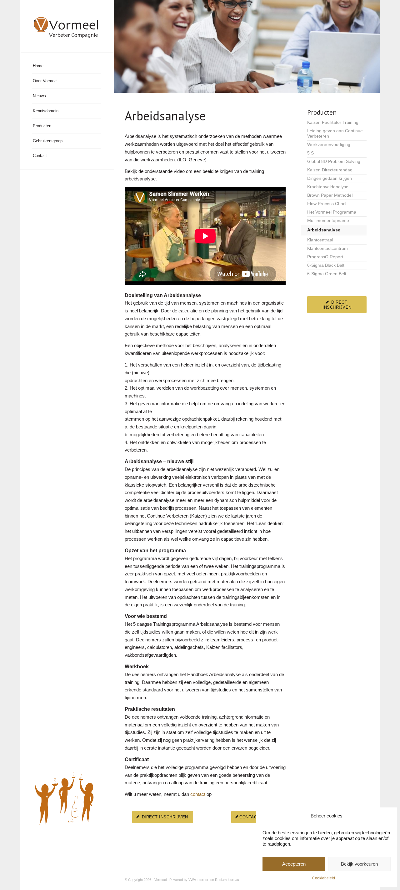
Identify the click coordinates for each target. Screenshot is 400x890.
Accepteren (294, 864)
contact (197, 794)
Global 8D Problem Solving (333, 161)
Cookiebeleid (323, 878)
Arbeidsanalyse (323, 230)
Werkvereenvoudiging (328, 144)
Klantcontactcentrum (327, 248)
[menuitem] (66, 66)
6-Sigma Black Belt (325, 265)
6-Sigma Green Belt (326, 273)
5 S (310, 153)
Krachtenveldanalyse (327, 187)
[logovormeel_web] (67, 26)
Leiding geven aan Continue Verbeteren (335, 134)
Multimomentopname (328, 220)
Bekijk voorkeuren (359, 864)
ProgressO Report (325, 257)
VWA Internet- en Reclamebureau (213, 880)
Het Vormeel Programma (331, 212)
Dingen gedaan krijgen (329, 178)
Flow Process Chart (326, 203)
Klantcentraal (320, 240)
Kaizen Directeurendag (329, 170)
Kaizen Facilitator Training (332, 122)
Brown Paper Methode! (330, 195)
